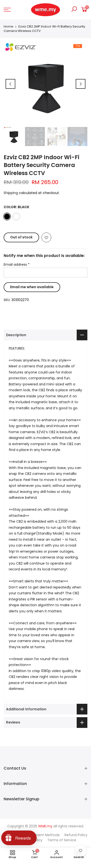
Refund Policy (76, 834)
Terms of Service (61, 840)
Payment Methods (44, 834)
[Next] (80, 84)
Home (8, 26)
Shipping (11, 192)
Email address (17, 264)
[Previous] (10, 84)
